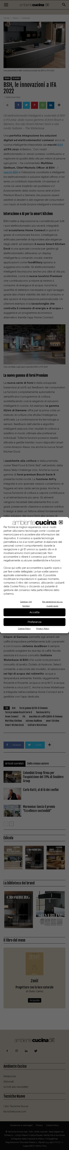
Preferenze (34, 622)
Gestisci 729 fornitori (26, 603)
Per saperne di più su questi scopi (52, 603)
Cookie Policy (24, 628)
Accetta (34, 612)
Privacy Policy (42, 628)
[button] (61, 522)
